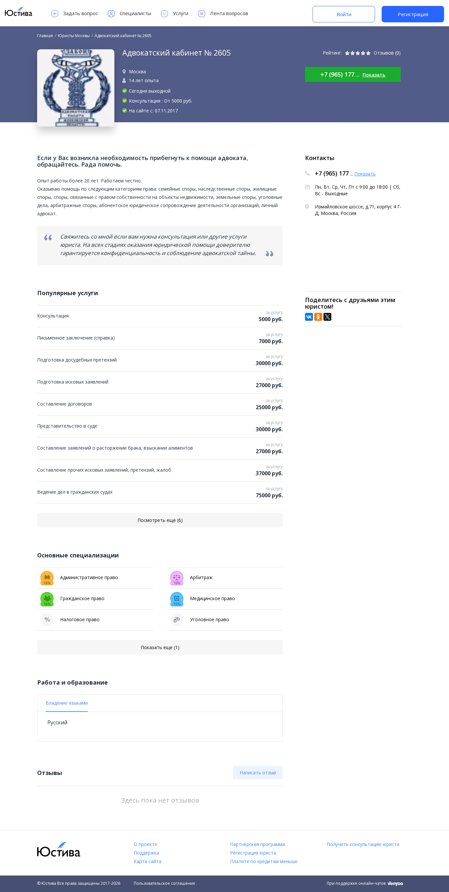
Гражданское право (74, 600)
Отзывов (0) (387, 53)
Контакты (319, 157)
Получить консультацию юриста (363, 844)
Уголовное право (209, 619)
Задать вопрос (80, 13)
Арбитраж (193, 579)
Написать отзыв (258, 772)
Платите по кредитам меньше (263, 861)
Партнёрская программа (257, 844)
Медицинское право (204, 600)
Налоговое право (80, 619)
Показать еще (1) (160, 647)
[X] (327, 317)
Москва (137, 71)
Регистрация (413, 14)
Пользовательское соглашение (164, 883)
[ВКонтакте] (309, 317)
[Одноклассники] (318, 317)
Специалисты (135, 13)
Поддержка (146, 853)
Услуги (180, 13)
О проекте (145, 844)
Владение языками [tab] (67, 703)
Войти (344, 14)
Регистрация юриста (253, 853)
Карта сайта (147, 861)
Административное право (80, 579)
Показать (374, 75)
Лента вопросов (229, 13)
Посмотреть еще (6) (160, 520)
